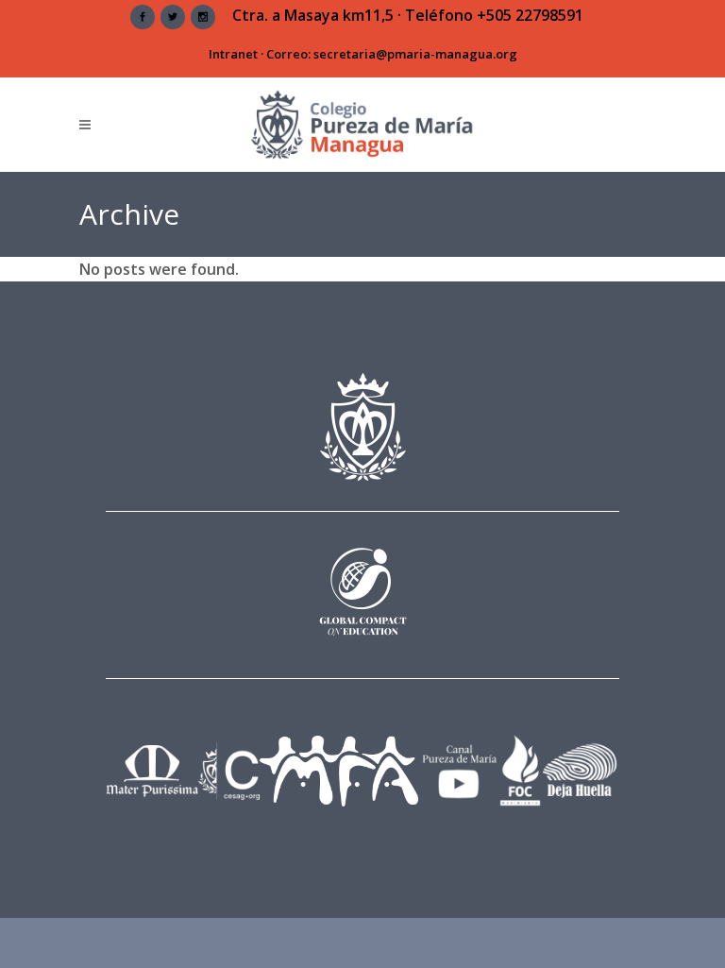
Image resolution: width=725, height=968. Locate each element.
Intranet (233, 53)
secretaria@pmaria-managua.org (415, 53)
